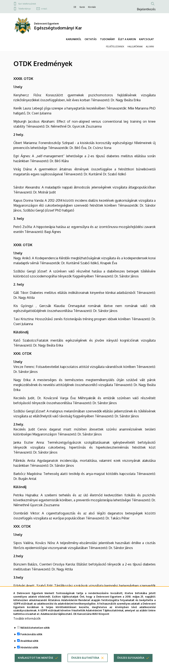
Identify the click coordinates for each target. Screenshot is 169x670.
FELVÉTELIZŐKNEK (115, 46)
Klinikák (92, 7)
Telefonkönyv (24, 8)
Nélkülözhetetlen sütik (35, 627)
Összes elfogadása (130, 657)
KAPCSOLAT (146, 39)
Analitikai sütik (29, 640)
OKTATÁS (90, 39)
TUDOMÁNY (107, 39)
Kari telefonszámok (27, 3)
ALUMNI (150, 46)
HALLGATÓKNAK (135, 46)
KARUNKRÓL (73, 39)
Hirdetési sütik (29, 647)
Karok (82, 7)
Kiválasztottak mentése (35, 657)
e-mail (44, 8)
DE (75, 7)
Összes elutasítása (85, 657)
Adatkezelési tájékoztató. (57, 613)
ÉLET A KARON (127, 39)
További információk (27, 618)
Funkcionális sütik (31, 634)
